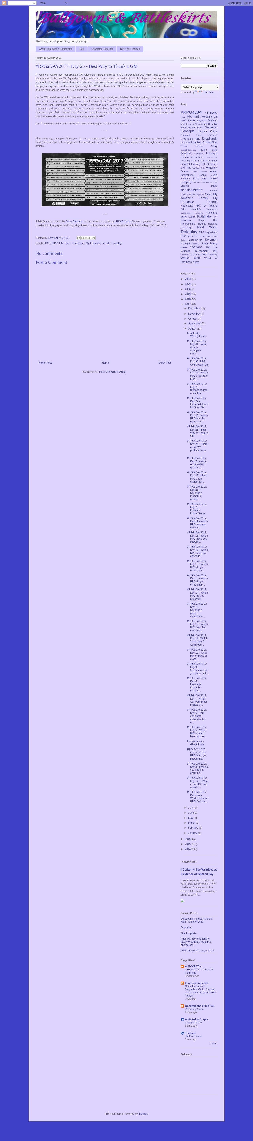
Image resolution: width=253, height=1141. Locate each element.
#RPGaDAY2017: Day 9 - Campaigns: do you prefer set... (197, 668)
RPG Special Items (191, 236)
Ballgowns (201, 120)
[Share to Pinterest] (94, 238)
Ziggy (196, 261)
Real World (207, 227)
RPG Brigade (122, 221)
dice (183, 142)
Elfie (188, 143)
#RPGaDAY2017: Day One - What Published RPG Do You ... (197, 797)
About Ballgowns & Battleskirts (55, 49)
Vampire (184, 255)
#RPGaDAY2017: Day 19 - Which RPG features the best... (197, 523)
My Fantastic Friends (98, 243)
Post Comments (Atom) (112, 371)
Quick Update (188, 933)
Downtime (186, 927)
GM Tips (64, 243)
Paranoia (199, 213)
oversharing (186, 213)
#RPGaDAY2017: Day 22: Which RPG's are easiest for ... (197, 477)
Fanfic (203, 149)
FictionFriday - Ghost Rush (195, 743)
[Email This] (79, 238)
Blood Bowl (210, 123)
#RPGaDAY (51, 243)
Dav (68, 221)
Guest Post (198, 167)
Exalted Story (206, 146)
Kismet (197, 182)
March (192, 822)
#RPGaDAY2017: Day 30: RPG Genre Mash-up (197, 361)
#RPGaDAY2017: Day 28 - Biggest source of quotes (197, 388)
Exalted (196, 142)
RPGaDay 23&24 (194, 1009)
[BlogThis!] (82, 238)
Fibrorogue (211, 153)
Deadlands (209, 138)
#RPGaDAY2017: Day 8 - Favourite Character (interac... (197, 684)
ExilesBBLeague (188, 150)
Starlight (185, 243)
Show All (213, 1043)
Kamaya (185, 178)
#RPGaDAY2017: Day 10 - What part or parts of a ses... (197, 654)
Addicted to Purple (196, 1019)
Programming (188, 224)
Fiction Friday (197, 157)
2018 (188, 299)
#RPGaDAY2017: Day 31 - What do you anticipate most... (197, 347)
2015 (188, 844)
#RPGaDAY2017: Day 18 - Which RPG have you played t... (197, 537)
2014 (188, 849)
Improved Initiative (196, 983)
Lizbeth (185, 185)
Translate (208, 92)
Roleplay (117, 243)
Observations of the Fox (199, 1005)
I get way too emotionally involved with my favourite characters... (196, 941)
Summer (195, 244)
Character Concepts (102, 49)
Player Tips (207, 220)
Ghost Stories (209, 164)
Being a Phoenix (194, 124)
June (191, 812)
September (194, 323)
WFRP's (204, 254)
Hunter (213, 171)
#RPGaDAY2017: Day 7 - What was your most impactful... (197, 700)
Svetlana (196, 247)
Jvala (214, 175)
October (193, 318)
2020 (188, 289)
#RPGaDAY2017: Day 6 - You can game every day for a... (197, 715)
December (194, 308)
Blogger (143, 1113)
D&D (197, 138)
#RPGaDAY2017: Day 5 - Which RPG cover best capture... (197, 732)
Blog (81, 49)
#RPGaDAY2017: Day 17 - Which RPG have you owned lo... (197, 551)
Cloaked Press (191, 135)
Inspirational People (194, 175)
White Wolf (190, 258)
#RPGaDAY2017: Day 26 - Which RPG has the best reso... (197, 417)
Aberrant (193, 116)
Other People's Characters (199, 209)
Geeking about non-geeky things (199, 160)
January (193, 832)
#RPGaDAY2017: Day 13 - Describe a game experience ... (197, 610)
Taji (207, 247)
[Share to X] (86, 238)
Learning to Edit (209, 182)
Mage (214, 185)
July (191, 807)
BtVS (200, 127)
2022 (188, 284)
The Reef (190, 1033)
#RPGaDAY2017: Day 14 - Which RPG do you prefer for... (197, 594)
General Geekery (191, 164)
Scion (183, 240)
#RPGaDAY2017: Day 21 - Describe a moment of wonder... (197, 492)
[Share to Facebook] (90, 238)
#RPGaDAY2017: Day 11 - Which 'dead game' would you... (197, 640)
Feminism (198, 154)
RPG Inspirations (208, 232)
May (191, 817)
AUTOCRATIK (193, 966)
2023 (188, 279)
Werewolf (194, 254)
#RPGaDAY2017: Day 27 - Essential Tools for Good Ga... (197, 403)
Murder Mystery (196, 194)
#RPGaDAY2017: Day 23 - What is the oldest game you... (197, 463)
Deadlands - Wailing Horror (196, 335)
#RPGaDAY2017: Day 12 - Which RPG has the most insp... (197, 626)
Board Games (188, 127)
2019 (188, 294)
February (193, 827)
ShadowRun (195, 239)
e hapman (76, 221)
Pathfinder (204, 216)
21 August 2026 (193, 1022)
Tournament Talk (206, 250)
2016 (188, 838)
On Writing (210, 205)
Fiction (185, 157)
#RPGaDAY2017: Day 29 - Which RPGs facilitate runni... (197, 374)
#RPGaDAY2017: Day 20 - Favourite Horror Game (197, 509)
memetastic (77, 243)
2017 (188, 304)
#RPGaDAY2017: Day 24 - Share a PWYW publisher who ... (197, 447)
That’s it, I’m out (193, 1036)
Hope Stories (200, 172)
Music (208, 194)
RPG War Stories (209, 236)
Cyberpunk (187, 139)
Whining (213, 255)
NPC (198, 205)
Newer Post (45, 362)
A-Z (183, 116)
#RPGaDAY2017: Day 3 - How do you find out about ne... (197, 768)
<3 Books (211, 112)
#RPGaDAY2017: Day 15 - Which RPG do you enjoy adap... (197, 580)
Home (105, 362)
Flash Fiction (211, 157)
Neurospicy (187, 205)
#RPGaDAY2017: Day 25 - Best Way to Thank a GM (197, 431)
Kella (196, 178)
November (194, 313)
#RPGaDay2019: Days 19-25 (197, 950)
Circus (213, 131)
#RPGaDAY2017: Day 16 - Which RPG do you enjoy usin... (197, 566)
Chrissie (202, 131)
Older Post (165, 362)
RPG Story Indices (130, 49)
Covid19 (212, 135)
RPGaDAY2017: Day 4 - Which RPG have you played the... (197, 754)
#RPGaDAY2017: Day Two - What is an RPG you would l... (197, 782)
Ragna (202, 224)
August (192, 328)
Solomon (211, 239)
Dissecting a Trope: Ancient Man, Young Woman (196, 920)
